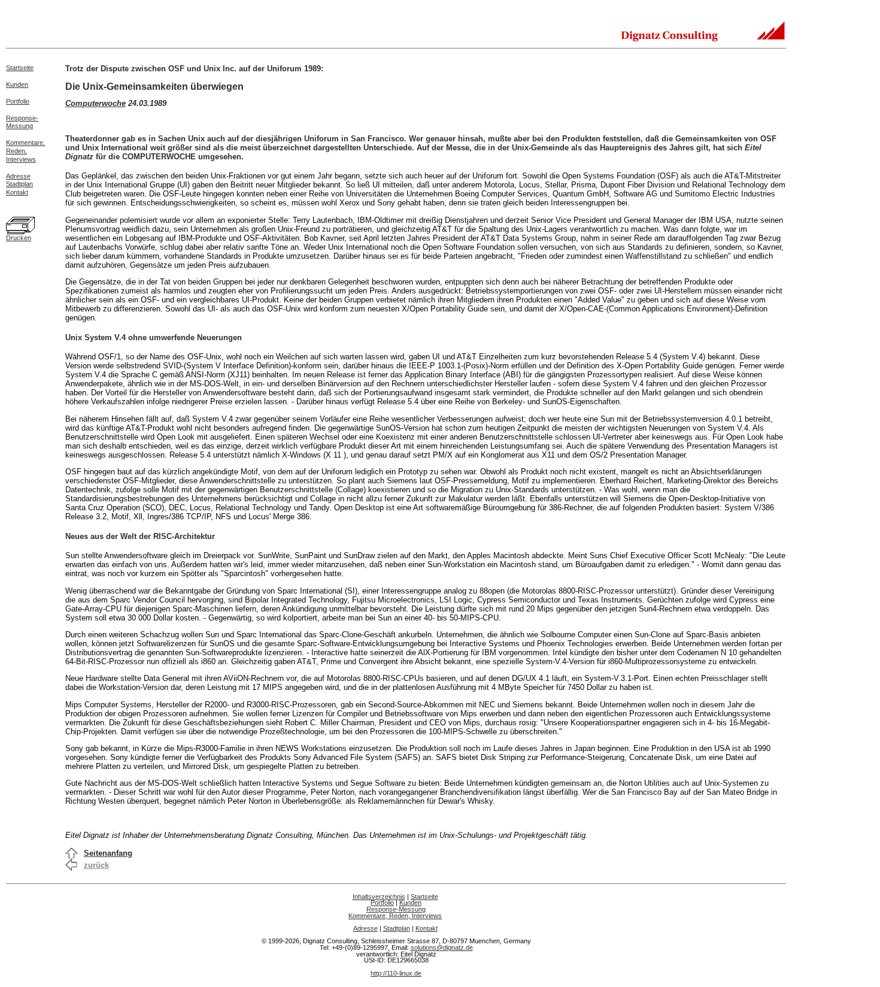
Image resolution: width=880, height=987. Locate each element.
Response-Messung (22, 122)
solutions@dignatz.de (442, 947)
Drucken (18, 237)
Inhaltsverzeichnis (379, 896)
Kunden (17, 84)
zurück (96, 865)
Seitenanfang (108, 853)
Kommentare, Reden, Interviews (395, 915)
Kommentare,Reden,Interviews (25, 151)
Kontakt (17, 192)
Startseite (20, 67)
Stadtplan (19, 183)
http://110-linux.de (396, 973)
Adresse (18, 176)
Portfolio (17, 101)
